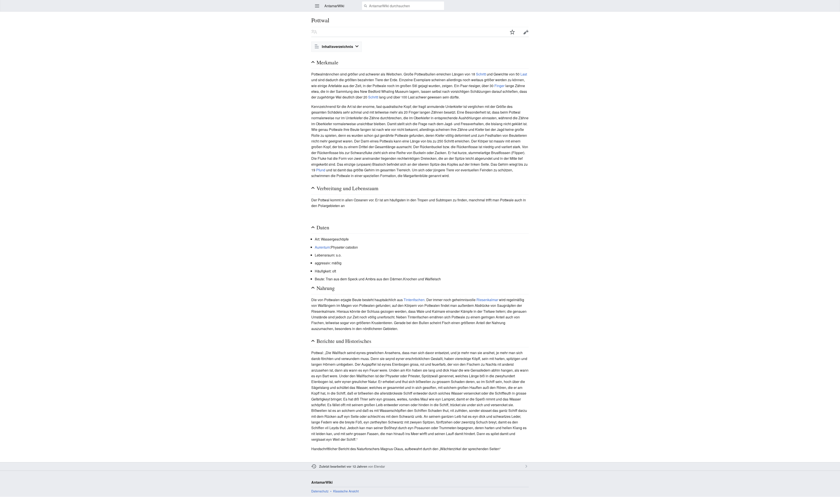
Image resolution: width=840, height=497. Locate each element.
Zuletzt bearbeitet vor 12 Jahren (343, 466)
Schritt (481, 74)
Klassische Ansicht (346, 491)
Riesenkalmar (487, 299)
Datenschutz (320, 491)
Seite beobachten (512, 32)
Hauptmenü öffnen (317, 6)
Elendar (379, 466)
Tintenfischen (414, 299)
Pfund (320, 169)
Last (523, 74)
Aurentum (322, 247)
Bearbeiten (526, 32)
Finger (499, 85)
